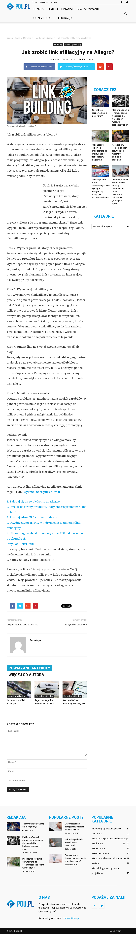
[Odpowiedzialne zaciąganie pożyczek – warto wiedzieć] (55, 826)
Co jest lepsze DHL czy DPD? (22, 624)
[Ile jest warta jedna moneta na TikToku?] (46, 689)
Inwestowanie (88, 9)
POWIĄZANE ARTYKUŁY (29, 668)
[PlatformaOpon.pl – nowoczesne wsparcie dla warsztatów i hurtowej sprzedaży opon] (121, 101)
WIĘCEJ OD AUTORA (26, 675)
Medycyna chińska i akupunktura (109, 858)
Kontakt (54, 2)
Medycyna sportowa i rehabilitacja (110, 838)
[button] (125, 14)
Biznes (38, 9)
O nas (34, 2)
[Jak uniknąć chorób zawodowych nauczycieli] (55, 842)
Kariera (52, 9)
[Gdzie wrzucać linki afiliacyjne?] (19, 689)
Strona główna (13, 38)
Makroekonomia (100, 853)
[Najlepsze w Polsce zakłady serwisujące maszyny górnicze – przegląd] (121, 136)
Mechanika (97, 843)
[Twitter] (126, 2)
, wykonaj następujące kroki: (41, 492)
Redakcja (54, 59)
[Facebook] (121, 2)
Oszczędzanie (44, 18)
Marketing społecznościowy (106, 828)
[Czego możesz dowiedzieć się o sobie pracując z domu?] (55, 858)
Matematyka (98, 848)
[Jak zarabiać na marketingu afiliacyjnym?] (75, 689)
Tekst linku (27, 544)
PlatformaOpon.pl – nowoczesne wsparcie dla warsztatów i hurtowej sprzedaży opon (32, 843)
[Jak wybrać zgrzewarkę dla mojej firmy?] (100, 101)
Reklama (44, 2)
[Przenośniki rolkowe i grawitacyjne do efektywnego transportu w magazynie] (100, 136)
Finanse (67, 9)
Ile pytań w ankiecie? (76, 624)
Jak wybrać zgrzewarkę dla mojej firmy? (99, 113)
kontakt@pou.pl (71, 918)
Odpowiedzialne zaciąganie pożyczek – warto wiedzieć (75, 827)
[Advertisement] (68, 30)
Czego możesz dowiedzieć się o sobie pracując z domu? (75, 858)
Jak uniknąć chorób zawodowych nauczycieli (74, 842)
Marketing (58, 44)
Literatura (97, 833)
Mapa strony (115, 931)
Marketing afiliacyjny (73, 44)
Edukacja (65, 18)
